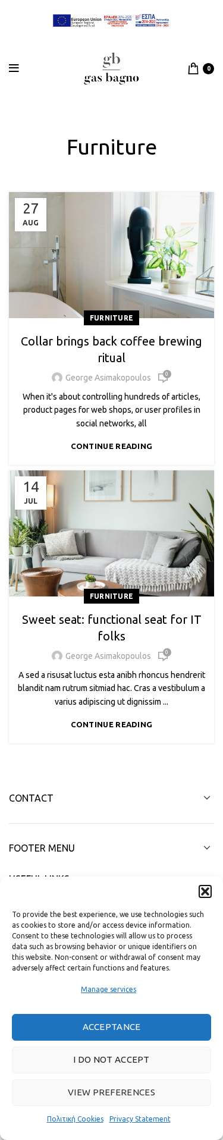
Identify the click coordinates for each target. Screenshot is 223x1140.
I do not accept (111, 1059)
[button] (205, 891)
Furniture (112, 318)
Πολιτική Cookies (75, 1119)
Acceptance (112, 1027)
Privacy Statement (140, 1119)
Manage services (108, 989)
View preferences (111, 1092)
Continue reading (112, 446)
